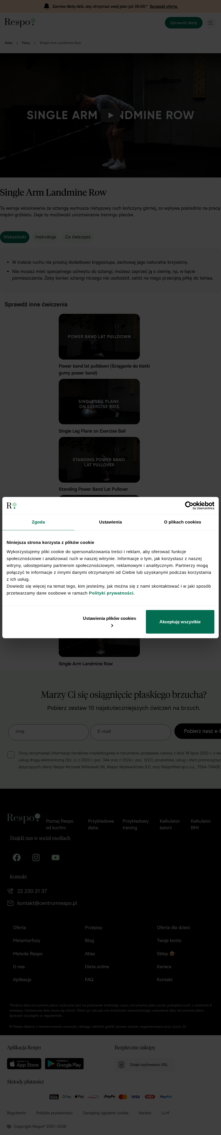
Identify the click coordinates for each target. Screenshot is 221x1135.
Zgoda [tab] (38, 522)
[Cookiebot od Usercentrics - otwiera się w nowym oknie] (189, 505)
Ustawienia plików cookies (109, 618)
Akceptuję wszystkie (180, 621)
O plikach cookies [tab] (182, 522)
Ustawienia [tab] (110, 522)
